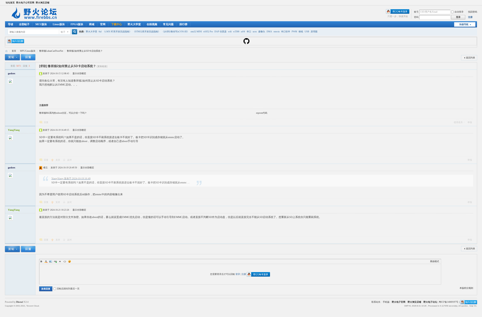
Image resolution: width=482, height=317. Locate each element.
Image (51, 261)
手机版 (386, 302)
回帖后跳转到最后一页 (68, 288)
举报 (470, 122)
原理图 (314, 31)
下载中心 (116, 24)
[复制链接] (102, 66)
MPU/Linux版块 (27, 51)
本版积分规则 (466, 288)
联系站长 (376, 302)
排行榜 (183, 24)
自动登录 (459, 12)
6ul (100, 31)
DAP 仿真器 (220, 31)
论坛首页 (10, 2)
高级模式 (434, 261)
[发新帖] (12, 57)
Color (46, 261)
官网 (102, 24)
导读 (10, 24)
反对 (69, 160)
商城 (91, 24)
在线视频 (152, 24)
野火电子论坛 (6, 51)
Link (55, 261)
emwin (277, 31)
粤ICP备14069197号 (448, 302)
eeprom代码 (261, 113)
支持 (58, 160)
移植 (301, 31)
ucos (255, 31)
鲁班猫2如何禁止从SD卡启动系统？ (85, 51)
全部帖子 (24, 24)
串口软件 (285, 31)
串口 (249, 31)
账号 (416, 12)
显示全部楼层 (79, 73)
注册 (470, 17)
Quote (60, 261)
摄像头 (261, 31)
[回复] (28, 57)
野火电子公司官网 (25, 2)
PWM (294, 31)
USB (307, 31)
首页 (14, 51)
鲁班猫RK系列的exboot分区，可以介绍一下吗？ (63, 113)
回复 (46, 122)
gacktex (11, 73)
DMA (269, 31)
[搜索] (74, 32)
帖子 (63, 32)
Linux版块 (59, 24)
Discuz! (19, 302)
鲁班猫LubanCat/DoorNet (51, 51)
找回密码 (472, 12)
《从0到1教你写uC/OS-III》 (175, 31)
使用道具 (458, 122)
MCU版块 (41, 24)
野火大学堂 (134, 24)
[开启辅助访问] (476, 2)
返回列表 (470, 57)
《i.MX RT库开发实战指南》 (117, 31)
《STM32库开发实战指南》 (146, 31)
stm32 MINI (196, 31)
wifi (230, 31)
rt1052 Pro (208, 31)
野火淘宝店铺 (42, 2)
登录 (238, 274)
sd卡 (243, 31)
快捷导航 (463, 24)
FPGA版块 (77, 24)
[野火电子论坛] (36, 19)
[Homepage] (246, 43)
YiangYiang (14, 130)
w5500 (236, 31)
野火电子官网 (398, 302)
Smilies (69, 261)
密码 (416, 17)
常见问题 (168, 24)
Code (65, 261)
